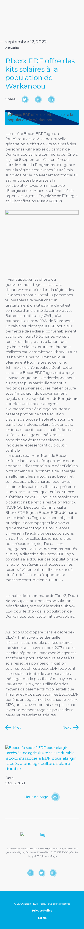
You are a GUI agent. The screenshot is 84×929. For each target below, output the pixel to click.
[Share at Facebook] (38, 99)
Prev (17, 727)
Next (66, 727)
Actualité (12, 47)
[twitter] (41, 873)
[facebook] (30, 873)
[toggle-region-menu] (45, 3)
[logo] (19, 3)
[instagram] (53, 873)
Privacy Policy (42, 910)
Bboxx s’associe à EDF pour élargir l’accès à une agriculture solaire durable (40, 763)
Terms (42, 918)
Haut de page (36, 797)
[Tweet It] (25, 99)
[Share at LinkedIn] (51, 99)
